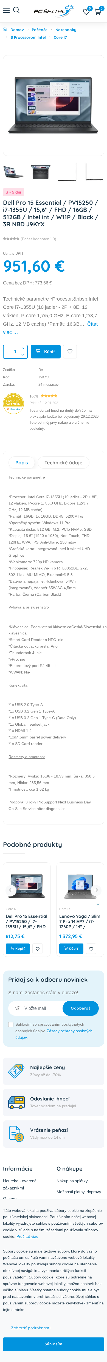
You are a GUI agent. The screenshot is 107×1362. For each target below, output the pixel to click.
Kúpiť (49, 351)
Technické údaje (63, 462)
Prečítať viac (27, 1236)
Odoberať (80, 1008)
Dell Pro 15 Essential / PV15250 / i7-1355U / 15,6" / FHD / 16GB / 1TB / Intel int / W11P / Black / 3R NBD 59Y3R (26, 929)
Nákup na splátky (72, 1181)
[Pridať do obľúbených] (70, 351)
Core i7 (11, 909)
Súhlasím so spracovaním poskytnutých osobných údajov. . (53, 1031)
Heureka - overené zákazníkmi (19, 1184)
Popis (21, 462)
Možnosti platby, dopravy (79, 1191)
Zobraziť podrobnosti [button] (30, 1327)
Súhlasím (53, 1344)
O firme (9, 1198)
